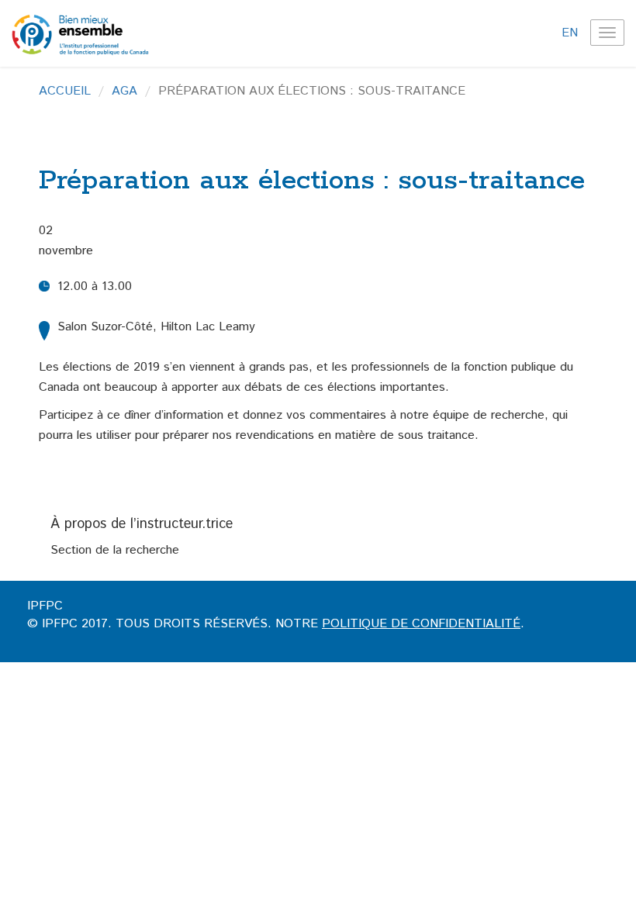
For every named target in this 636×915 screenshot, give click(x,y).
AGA (124, 91)
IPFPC (45, 606)
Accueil (65, 91)
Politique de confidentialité (421, 624)
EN (570, 33)
